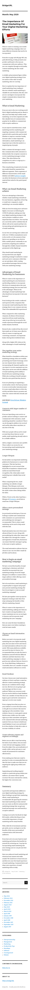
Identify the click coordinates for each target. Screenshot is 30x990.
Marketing (21, 871)
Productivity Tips (9, 946)
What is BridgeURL (8, 980)
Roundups (7, 948)
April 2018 (7, 920)
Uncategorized (8, 952)
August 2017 (7, 926)
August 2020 (8, 905)
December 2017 (8, 922)
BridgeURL (7, 5)
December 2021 (8, 900)
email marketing (6, 873)
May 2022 (7, 896)
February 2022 (8, 898)
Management (8, 942)
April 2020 (7, 909)
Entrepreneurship (9, 939)
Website (6, 955)
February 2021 (8, 902)
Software (6, 950)
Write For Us (6, 968)
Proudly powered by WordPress (17, 987)
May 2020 (7, 907)
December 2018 (8, 918)
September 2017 (8, 924)
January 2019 (8, 916)
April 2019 (7, 913)
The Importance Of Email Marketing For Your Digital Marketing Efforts (15, 25)
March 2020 (7, 911)
